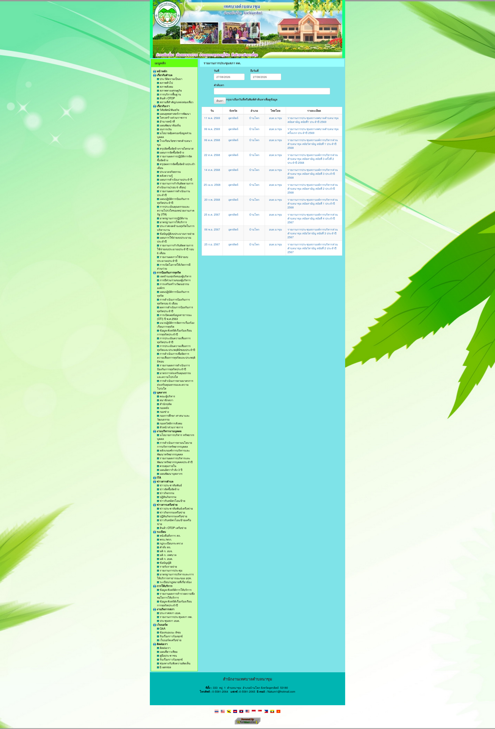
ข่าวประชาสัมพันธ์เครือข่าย (176, 508)
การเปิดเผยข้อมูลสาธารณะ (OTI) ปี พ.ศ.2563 (174, 317)
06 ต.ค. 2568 (212, 140)
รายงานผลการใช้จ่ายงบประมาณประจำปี (172, 259)
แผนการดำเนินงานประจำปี (175, 179)
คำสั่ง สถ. (165, 547)
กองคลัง (164, 408)
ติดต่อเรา (162, 644)
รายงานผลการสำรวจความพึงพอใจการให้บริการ (176, 595)
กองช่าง (164, 412)
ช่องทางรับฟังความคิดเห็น (174, 663)
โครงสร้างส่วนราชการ (173, 117)
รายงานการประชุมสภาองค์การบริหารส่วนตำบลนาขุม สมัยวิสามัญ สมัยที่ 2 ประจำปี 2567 (313, 248)
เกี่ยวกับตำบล (164, 75)
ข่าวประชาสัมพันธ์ (170, 485)
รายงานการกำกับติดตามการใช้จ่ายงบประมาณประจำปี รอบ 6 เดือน (175, 249)
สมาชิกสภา (166, 400)
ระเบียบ (161, 532)
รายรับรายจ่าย (168, 566)
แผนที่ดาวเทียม (168, 652)
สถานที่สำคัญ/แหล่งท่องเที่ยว (176, 102)
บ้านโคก (254, 118)
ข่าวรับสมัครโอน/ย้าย (172, 501)
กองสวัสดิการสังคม (170, 423)
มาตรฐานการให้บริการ (173, 222)
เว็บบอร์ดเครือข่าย (170, 640)
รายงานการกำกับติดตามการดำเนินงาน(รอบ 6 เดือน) (175, 185)
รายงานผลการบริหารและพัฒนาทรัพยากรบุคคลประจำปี (175, 460)
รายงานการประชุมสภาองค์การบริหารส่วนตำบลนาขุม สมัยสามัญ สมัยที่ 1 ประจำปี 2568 (313, 203)
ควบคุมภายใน (167, 466)
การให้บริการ (164, 586)
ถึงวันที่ (254, 71)
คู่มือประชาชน (168, 655)
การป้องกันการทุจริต (168, 272)
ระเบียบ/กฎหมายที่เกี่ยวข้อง (175, 582)
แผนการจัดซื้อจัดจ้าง (171, 152)
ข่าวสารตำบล (164, 481)
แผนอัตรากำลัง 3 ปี (170, 470)
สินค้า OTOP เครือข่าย (172, 528)
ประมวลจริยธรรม (170, 172)
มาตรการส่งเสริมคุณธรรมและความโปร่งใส (174, 375)
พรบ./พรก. (165, 539)
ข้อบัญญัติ (165, 563)
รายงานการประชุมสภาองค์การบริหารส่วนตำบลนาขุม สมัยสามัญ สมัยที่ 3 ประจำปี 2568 (313, 173)
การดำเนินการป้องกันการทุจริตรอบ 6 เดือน (173, 301)
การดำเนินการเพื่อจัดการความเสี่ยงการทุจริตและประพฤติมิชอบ (176, 357)
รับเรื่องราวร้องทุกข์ (171, 636)
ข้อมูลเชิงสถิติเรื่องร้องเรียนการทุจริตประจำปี (174, 332)
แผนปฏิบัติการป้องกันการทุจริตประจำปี (173, 201)
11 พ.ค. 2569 (212, 118)
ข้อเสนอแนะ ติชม (170, 632)
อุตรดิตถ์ (233, 118)
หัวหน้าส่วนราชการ (171, 427)
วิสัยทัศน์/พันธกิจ (169, 110)
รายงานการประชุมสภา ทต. (175, 617)
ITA (158, 477)
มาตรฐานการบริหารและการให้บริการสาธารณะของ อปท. (175, 576)
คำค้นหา (219, 85)
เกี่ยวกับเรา (163, 106)
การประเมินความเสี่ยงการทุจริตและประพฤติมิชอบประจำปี (176, 348)
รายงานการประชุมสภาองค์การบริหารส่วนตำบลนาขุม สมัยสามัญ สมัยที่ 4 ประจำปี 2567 (313, 218)
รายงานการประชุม (170, 570)
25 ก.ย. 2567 (212, 244)
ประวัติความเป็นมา (170, 79)
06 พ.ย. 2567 (212, 229)
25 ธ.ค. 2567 (212, 214)
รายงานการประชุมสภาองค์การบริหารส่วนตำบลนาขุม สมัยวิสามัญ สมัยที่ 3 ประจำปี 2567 (313, 233)
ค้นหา (219, 101)
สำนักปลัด (165, 404)
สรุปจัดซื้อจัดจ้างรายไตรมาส (176, 148)
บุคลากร (161, 392)
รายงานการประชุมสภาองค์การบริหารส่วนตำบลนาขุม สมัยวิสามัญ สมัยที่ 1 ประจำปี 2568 (313, 144)
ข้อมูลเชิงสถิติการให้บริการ (175, 590)
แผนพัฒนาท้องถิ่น (170, 125)
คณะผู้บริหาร (167, 396)
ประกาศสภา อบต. (170, 613)
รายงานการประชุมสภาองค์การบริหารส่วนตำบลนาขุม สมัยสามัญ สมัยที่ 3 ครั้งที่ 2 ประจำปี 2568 (313, 158)
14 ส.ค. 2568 (212, 170)
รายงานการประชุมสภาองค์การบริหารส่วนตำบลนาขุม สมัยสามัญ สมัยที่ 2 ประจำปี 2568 (313, 188)
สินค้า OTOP (167, 98)
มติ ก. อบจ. (166, 551)
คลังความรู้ (166, 175)
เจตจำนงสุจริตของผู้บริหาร (175, 276)
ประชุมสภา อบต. (169, 621)
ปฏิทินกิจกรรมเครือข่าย (173, 516)
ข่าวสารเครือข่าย (167, 504)
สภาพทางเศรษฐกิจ (170, 90)
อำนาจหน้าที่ (167, 121)
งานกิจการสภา (165, 609)
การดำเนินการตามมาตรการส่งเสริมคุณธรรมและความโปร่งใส (175, 384)
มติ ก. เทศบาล (168, 555)
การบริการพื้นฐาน (170, 94)
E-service (165, 667)
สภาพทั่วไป (166, 83)
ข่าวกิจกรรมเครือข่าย (172, 512)
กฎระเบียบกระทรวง (171, 543)
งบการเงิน (165, 129)
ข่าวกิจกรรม (166, 493)
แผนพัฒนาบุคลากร (171, 473)
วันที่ (216, 71)
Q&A (162, 628)
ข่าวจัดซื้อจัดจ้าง (169, 489)
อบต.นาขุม (275, 118)
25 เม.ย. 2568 (212, 185)
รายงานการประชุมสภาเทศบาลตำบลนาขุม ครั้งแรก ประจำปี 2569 (313, 131)
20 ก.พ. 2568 (212, 199)
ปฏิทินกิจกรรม (167, 497)
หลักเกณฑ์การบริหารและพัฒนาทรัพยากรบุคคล (173, 452)
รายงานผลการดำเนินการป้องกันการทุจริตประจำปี (173, 367)
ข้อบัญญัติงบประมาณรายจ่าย (176, 234)
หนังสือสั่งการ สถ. (170, 535)
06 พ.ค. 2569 (212, 129)
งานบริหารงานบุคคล (169, 431)
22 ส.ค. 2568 (212, 155)
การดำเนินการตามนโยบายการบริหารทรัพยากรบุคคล (174, 444)
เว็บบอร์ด (162, 624)
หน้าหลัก (161, 71)
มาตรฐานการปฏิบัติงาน (173, 218)
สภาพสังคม (166, 86)
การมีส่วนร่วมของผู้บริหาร (175, 280)
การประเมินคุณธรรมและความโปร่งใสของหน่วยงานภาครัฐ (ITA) (175, 210)
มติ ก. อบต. (166, 559)
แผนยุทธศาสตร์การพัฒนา (175, 114)
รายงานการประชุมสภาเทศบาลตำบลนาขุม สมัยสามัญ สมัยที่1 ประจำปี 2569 (313, 120)
